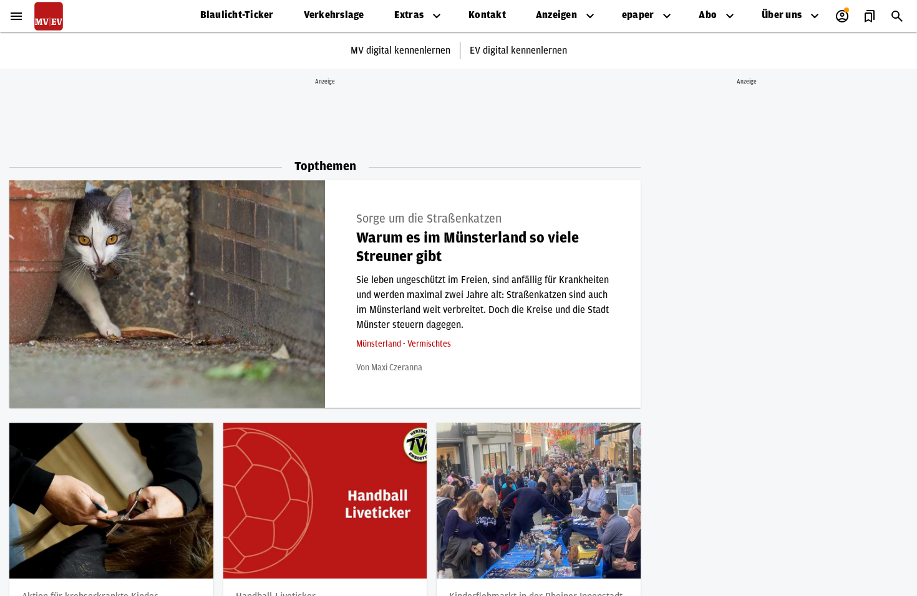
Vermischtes (429, 344)
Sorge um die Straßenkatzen (429, 219)
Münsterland (379, 344)
